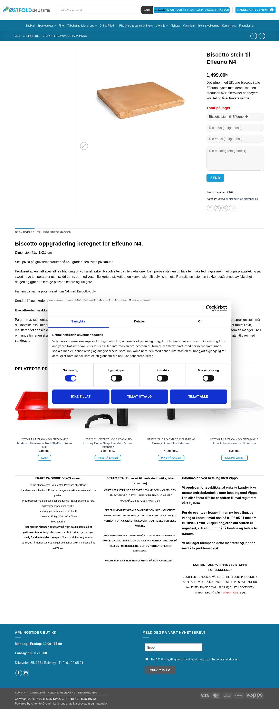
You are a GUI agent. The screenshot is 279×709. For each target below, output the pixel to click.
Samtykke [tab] (78, 321)
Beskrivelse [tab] (25, 232)
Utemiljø (160, 25)
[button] (255, 10)
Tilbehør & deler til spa (80, 25)
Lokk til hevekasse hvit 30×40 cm (234, 443)
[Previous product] (262, 36)
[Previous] (15, 422)
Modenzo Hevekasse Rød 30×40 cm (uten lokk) (44, 445)
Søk (147, 9)
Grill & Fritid (107, 25)
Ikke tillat (80, 396)
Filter (62, 25)
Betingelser (87, 692)
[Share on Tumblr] (232, 208)
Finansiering (246, 25)
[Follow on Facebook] (18, 673)
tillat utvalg (139, 396)
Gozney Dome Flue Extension (171, 443)
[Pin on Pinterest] (224, 208)
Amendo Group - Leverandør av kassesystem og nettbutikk (69, 703)
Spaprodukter (45, 25)
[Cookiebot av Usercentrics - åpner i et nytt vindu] (209, 308)
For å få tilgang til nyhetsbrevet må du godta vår (194, 659)
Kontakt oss (229, 25)
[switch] (116, 378)
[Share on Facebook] (210, 208)
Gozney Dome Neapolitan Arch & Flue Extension (107, 445)
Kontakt (21, 692)
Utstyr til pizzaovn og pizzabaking (64, 36)
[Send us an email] (26, 673)
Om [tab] (200, 321)
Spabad (30, 25)
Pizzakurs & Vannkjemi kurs (136, 25)
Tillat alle (198, 396)
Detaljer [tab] (139, 321)
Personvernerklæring (224, 659)
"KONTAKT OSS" (230, 592)
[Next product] (253, 36)
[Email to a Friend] (217, 208)
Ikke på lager (108, 458)
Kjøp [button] (44, 458)
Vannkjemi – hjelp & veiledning (201, 25)
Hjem (16, 36)
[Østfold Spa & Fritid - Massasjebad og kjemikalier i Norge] (26, 10)
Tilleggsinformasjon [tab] (54, 232)
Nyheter (175, 25)
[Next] (264, 422)
